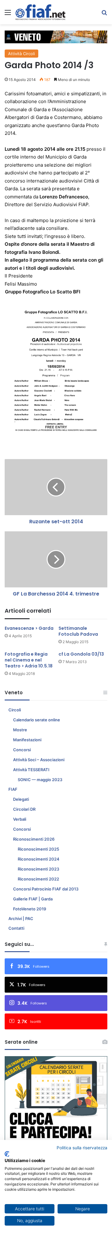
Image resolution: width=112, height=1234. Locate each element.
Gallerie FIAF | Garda (33, 898)
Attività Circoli (21, 53)
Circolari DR (24, 809)
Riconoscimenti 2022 (38, 878)
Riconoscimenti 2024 (38, 859)
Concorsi (22, 749)
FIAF (12, 789)
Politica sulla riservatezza (82, 1147)
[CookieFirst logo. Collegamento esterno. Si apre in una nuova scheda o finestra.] (7, 1154)
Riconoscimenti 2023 (38, 868)
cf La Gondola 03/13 (81, 654)
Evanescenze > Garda (29, 628)
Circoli (14, 709)
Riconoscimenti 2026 (33, 839)
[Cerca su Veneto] (104, 14)
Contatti (16, 928)
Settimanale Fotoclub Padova (78, 631)
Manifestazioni (27, 739)
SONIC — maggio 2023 (40, 779)
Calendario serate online (36, 719)
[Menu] (8, 14)
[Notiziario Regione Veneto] (40, 12)
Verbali (19, 819)
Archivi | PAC (20, 918)
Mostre (20, 729)
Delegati (21, 799)
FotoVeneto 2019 (29, 908)
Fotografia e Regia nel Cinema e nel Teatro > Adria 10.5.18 (29, 660)
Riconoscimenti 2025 (38, 849)
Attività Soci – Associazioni (38, 759)
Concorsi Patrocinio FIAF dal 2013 (45, 888)
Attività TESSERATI (31, 769)
